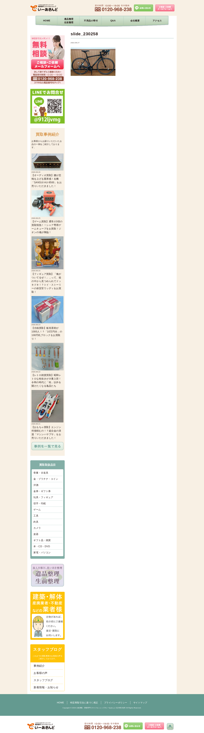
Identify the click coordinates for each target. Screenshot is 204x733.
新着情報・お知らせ (46, 687)
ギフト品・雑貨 (42, 540)
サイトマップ (140, 702)
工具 (35, 515)
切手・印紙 (39, 503)
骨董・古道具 (40, 473)
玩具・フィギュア (43, 497)
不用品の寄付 (91, 20)
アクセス (157, 20)
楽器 (35, 534)
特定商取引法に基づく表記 (84, 702)
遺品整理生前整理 (68, 21)
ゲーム (37, 509)
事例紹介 (39, 665)
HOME (46, 20)
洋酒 (35, 485)
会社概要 (135, 20)
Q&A (113, 20)
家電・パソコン (42, 552)
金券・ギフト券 (42, 491)
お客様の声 (40, 673)
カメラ (37, 528)
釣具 (35, 522)
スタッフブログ (43, 680)
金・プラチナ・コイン (45, 479)
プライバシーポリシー (115, 702)
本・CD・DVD (41, 546)
